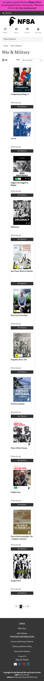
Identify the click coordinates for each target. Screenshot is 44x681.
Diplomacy (15, 227)
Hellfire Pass (15, 492)
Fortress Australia (18, 404)
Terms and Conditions (22, 651)
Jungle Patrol (16, 581)
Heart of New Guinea (19, 448)
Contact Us (22, 656)
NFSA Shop (22, 629)
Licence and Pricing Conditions (22, 642)
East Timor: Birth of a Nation (22, 271)
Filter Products (10, 39)
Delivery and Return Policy (22, 646)
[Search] (3, 13)
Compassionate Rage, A (20, 94)
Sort (18, 60)
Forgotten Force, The (19, 360)
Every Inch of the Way (19, 315)
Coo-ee (13, 139)
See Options (22, 107)
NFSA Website (22, 633)
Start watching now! (27, 8)
